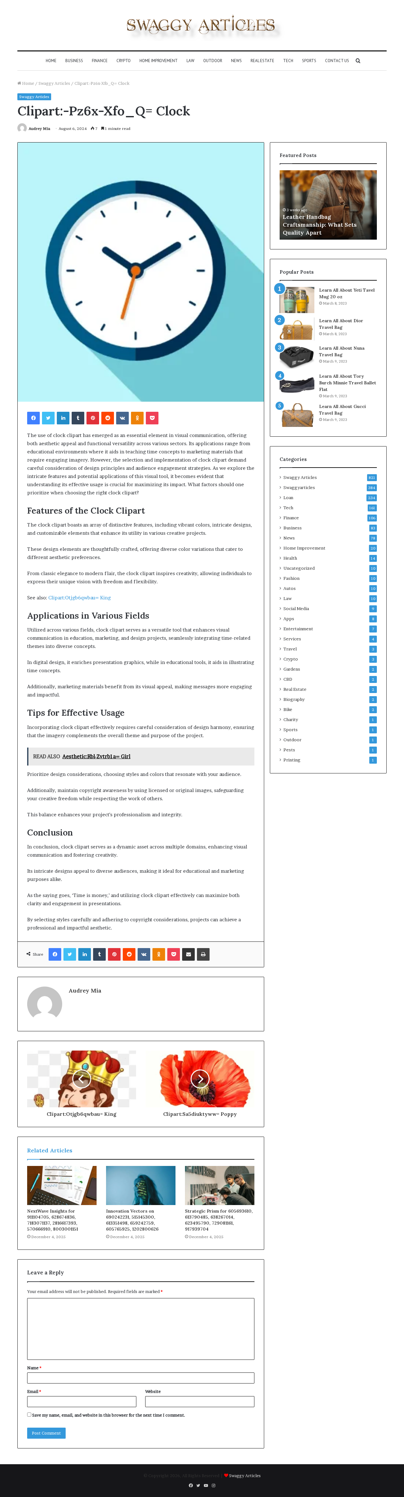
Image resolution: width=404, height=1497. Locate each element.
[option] (328, 205)
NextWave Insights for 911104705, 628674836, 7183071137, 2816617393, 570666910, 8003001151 (52, 1220)
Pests (289, 749)
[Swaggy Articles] (202, 25)
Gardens (291, 669)
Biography (294, 699)
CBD (287, 679)
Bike (287, 709)
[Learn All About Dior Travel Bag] (297, 329)
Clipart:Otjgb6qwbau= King (79, 598)
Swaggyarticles (299, 487)
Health (290, 558)
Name (34, 1367)
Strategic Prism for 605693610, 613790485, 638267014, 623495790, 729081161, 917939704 (219, 1220)
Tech (288, 60)
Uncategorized (299, 568)
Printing (291, 759)
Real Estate (262, 60)
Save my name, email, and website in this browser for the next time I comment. (108, 1415)
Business (74, 60)
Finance (100, 60)
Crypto (123, 60)
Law (190, 60)
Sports (309, 60)
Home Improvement (159, 60)
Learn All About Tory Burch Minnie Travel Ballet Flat (347, 382)
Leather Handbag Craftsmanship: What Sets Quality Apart (320, 224)
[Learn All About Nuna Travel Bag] (297, 357)
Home (51, 60)
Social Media (296, 608)
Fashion (291, 578)
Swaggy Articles (54, 83)
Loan (288, 497)
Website (153, 1391)
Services (292, 638)
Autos (289, 588)
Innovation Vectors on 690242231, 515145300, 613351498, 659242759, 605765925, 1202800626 (132, 1220)
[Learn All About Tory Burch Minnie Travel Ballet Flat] (297, 385)
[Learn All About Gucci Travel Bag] (297, 415)
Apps (288, 618)
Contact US (337, 60)
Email (34, 1391)
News (236, 60)
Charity (290, 719)
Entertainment (298, 628)
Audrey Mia (39, 128)
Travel (290, 648)
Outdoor (212, 60)
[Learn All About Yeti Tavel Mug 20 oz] (297, 300)
